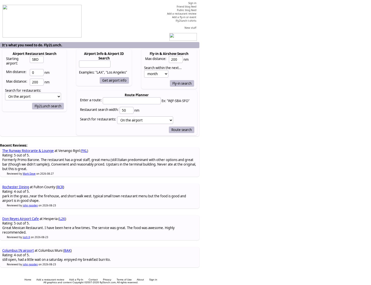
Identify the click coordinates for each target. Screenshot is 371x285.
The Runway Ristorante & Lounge (28, 150)
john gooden (30, 205)
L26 (62, 218)
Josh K (26, 237)
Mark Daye (29, 173)
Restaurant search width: (99, 109)
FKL (84, 150)
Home (27, 279)
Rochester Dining (15, 187)
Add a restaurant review (50, 279)
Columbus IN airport (18, 250)
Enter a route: (91, 100)
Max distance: (16, 81)
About (140, 279)
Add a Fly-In (76, 279)
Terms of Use (124, 279)
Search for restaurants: (98, 119)
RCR (60, 187)
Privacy (107, 279)
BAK (67, 250)
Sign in (153, 279)
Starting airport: (12, 61)
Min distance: (16, 72)
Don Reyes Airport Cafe (20, 218)
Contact (93, 279)
